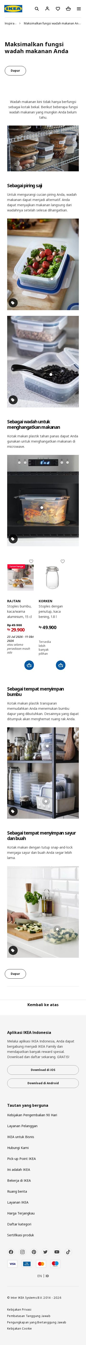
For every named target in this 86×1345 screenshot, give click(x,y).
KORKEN (45, 601)
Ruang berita (17, 1191)
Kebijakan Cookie (19, 1328)
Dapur (15, 71)
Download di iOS (43, 1070)
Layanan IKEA (17, 1202)
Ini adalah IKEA (18, 1169)
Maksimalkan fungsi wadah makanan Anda (53, 23)
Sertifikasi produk (20, 1235)
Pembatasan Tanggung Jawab (28, 1316)
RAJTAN (14, 601)
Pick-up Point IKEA (21, 1158)
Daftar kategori (19, 1224)
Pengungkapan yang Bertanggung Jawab (36, 1322)
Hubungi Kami (18, 1147)
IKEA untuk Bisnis (20, 1137)
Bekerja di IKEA (19, 1180)
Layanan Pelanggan (22, 1126)
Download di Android (43, 1083)
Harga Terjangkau (21, 1213)
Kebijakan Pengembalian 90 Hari (32, 1115)
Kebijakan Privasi (19, 1309)
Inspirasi (11, 23)
